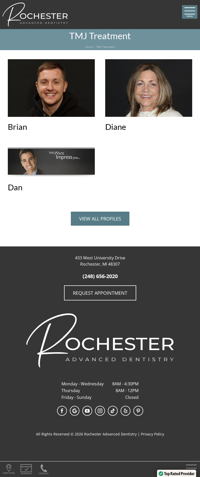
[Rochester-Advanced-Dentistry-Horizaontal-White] (35, 5)
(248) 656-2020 (100, 276)
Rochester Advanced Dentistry (110, 434)
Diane (115, 127)
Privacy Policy (152, 434)
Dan (15, 187)
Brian (17, 127)
